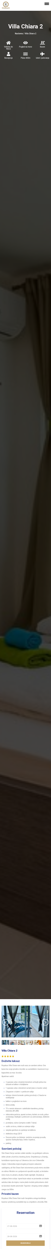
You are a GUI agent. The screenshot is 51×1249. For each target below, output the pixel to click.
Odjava (9, 1231)
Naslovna (19, 33)
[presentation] (5, 1022)
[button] (40, 1225)
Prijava (9, 1221)
